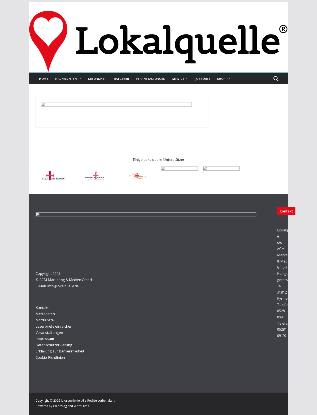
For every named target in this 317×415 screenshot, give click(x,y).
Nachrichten (66, 79)
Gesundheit (97, 79)
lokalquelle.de (70, 400)
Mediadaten (45, 313)
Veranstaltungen (150, 79)
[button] (79, 79)
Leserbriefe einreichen (54, 326)
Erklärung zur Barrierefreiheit (60, 351)
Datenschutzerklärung (54, 345)
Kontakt (42, 307)
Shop (221, 79)
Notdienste (45, 320)
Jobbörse (202, 79)
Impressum (45, 338)
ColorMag (60, 406)
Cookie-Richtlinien (50, 357)
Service (178, 79)
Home (43, 79)
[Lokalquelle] (158, 13)
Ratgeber (121, 79)
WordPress (81, 406)
